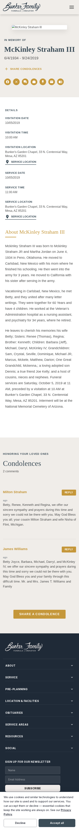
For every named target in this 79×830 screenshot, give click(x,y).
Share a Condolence (39, 614)
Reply (69, 492)
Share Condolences (23, 69)
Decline (20, 823)
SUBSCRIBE (32, 788)
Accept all (57, 823)
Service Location (20, 162)
